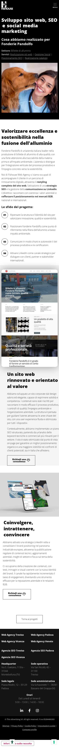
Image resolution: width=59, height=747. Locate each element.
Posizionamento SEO (11, 58)
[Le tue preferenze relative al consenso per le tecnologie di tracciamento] (54, 742)
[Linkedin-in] (21, 710)
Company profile (29, 729)
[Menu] (55, 4)
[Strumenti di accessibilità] (12, 742)
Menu (55, 7)
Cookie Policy (30, 726)
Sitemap (5, 726)
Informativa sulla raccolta (18, 743)
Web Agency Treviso (12, 634)
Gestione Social (42, 54)
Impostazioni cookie (46, 726)
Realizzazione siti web (21, 54)
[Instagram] (37, 710)
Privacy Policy (17, 726)
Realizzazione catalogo (36, 58)
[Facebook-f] (29, 710)
